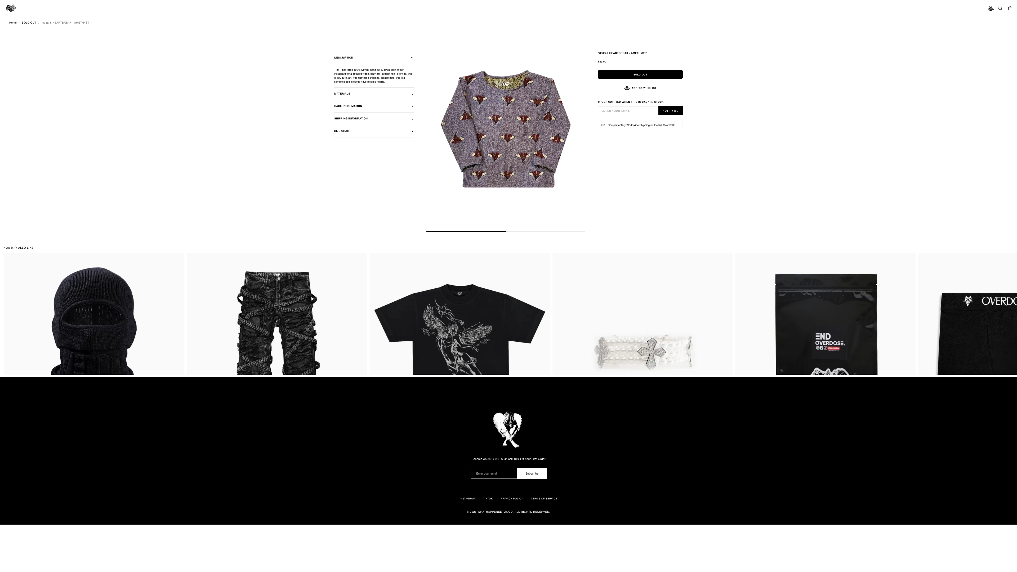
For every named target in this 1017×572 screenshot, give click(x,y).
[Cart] (1010, 8)
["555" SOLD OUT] (642, 349)
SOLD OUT (29, 22)
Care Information (348, 106)
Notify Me (671, 111)
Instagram (467, 498)
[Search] (1000, 8)
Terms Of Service (544, 498)
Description (343, 58)
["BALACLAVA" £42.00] (94, 350)
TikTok (488, 498)
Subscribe (531, 473)
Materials (342, 94)
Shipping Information (351, 118)
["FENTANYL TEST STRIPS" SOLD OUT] (825, 349)
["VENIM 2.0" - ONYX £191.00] (277, 350)
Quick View (97, 366)
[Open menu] (10, 8)
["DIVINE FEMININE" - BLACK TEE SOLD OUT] (460, 349)
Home (13, 22)
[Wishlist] (990, 8)
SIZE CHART (342, 131)
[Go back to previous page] (5, 22)
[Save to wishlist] (178, 259)
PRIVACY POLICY (512, 498)
